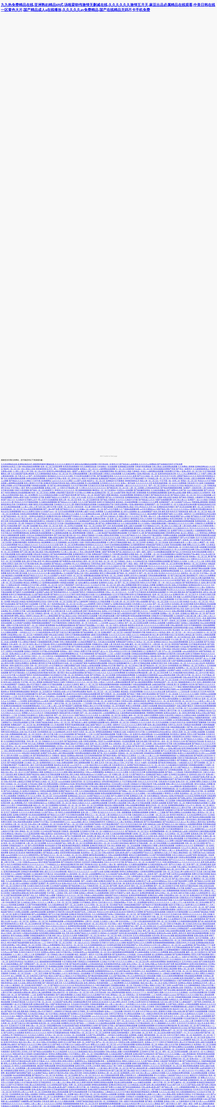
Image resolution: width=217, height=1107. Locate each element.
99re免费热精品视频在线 (65, 625)
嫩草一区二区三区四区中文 (203, 507)
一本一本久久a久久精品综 (171, 583)
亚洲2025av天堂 (128, 677)
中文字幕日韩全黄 (35, 557)
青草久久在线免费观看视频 (61, 644)
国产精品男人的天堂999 (203, 755)
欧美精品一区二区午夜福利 (114, 706)
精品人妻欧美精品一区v (182, 853)
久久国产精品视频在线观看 (104, 734)
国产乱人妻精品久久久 (163, 777)
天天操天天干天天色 (198, 692)
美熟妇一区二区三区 (189, 481)
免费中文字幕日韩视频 (145, 677)
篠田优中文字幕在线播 (138, 843)
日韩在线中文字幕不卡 (55, 521)
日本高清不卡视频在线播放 (92, 862)
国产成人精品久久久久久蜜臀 (59, 519)
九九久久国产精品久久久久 (130, 535)
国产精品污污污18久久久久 (95, 673)
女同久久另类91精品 (163, 649)
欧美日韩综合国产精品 (73, 767)
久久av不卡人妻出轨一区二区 (197, 805)
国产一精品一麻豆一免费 (133, 564)
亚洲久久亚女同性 (166, 715)
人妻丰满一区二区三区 (161, 644)
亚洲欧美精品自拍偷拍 (122, 604)
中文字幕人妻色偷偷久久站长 (110, 606)
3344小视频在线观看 (195, 490)
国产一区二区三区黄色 (67, 587)
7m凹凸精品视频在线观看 (36, 611)
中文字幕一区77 (45, 604)
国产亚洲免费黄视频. (188, 810)
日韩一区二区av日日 (37, 471)
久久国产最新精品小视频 (33, 772)
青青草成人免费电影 (207, 533)
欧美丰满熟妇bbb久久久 (158, 618)
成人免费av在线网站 (115, 789)
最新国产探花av (39, 718)
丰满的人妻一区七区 (120, 774)
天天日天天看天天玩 (48, 729)
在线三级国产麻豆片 (185, 706)
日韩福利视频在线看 (24, 805)
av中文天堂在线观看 (187, 680)
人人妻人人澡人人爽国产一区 (197, 542)
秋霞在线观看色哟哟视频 (140, 616)
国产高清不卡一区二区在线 (167, 694)
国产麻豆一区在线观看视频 (95, 590)
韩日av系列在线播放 (170, 699)
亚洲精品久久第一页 (138, 796)
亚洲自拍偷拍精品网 (12, 872)
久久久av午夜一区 (100, 869)
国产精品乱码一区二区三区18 (155, 665)
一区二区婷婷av (204, 786)
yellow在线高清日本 (190, 651)
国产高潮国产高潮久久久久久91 (128, 748)
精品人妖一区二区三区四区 (44, 639)
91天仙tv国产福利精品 (189, 647)
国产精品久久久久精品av (194, 739)
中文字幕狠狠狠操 (87, 654)
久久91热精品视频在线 (88, 791)
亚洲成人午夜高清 (31, 651)
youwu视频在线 (175, 786)
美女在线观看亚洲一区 (149, 819)
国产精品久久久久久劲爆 (166, 867)
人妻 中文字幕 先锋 (50, 734)
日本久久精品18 (178, 855)
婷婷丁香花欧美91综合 (92, 611)
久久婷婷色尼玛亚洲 (189, 597)
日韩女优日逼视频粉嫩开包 (118, 663)
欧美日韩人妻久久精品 (122, 746)
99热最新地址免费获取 (153, 753)
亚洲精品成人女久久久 (77, 796)
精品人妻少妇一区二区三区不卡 (46, 869)
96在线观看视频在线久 (31, 706)
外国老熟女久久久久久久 (119, 729)
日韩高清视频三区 (27, 599)
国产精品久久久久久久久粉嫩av (72, 509)
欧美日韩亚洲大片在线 (85, 594)
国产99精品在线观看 (15, 763)
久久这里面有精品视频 (114, 737)
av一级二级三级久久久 (73, 838)
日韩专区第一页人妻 (82, 507)
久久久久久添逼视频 (119, 708)
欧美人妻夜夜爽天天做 (206, 682)
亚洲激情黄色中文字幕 (82, 554)
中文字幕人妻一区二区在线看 (187, 703)
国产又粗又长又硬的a (69, 760)
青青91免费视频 (37, 810)
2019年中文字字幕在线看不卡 (134, 478)
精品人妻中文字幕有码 (82, 597)
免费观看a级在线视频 (91, 575)
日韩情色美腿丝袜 (115, 647)
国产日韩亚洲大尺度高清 (108, 680)
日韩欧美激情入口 (138, 651)
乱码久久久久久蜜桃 (81, 829)
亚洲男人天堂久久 (37, 658)
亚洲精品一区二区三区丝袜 (157, 542)
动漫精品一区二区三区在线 (52, 824)
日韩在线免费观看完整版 (55, 744)
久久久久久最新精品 (70, 528)
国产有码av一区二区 (85, 495)
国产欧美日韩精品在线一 (112, 578)
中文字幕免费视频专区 (174, 829)
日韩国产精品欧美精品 (44, 722)
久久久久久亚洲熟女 (97, 720)
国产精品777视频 (133, 694)
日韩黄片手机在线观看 (133, 559)
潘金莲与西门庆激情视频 (136, 493)
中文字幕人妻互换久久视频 (151, 497)
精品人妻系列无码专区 (185, 658)
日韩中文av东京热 (59, 547)
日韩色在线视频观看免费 (109, 867)
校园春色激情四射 (202, 718)
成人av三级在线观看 (53, 848)
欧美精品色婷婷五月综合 (36, 602)
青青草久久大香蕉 (37, 748)
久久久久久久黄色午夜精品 (29, 812)
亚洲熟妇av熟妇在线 (75, 755)
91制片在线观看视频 (12, 680)
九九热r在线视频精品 (148, 817)
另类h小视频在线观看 (68, 642)
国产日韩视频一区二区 (203, 763)
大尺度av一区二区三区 (65, 746)
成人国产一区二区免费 (142, 744)
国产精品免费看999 (150, 883)
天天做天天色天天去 (177, 722)
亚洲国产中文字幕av (41, 822)
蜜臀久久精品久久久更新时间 (199, 493)
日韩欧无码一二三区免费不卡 (92, 637)
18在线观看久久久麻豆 (40, 737)
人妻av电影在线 (163, 516)
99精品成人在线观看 (137, 540)
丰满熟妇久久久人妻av (196, 587)
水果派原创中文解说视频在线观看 (201, 831)
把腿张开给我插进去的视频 (85, 504)
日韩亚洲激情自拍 (195, 649)
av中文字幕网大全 (55, 665)
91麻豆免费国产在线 (72, 665)
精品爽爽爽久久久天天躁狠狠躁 (54, 542)
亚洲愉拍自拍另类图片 (166, 507)
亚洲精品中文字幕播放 (115, 481)
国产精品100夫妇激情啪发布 (55, 727)
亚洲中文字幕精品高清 (106, 502)
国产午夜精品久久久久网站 (15, 727)
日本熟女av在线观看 (125, 490)
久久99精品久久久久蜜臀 (148, 502)
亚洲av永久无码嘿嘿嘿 (202, 606)
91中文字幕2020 (105, 876)
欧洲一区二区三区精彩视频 (121, 777)
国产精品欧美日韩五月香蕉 (99, 777)
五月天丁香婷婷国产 (66, 585)
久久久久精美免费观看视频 (195, 566)
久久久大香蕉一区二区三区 (41, 796)
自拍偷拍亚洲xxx (96, 620)
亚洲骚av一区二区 (167, 613)
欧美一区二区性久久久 (72, 478)
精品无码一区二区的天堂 (50, 793)
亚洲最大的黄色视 (20, 815)
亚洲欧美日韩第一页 (101, 519)
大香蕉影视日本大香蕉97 (181, 737)
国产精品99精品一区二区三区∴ (16, 516)
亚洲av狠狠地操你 (136, 504)
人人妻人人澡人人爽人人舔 (40, 677)
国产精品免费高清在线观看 (40, 547)
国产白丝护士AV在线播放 (72, 628)
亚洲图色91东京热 (163, 585)
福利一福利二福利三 (144, 552)
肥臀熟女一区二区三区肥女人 (194, 665)
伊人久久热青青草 (22, 703)
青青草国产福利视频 (179, 644)
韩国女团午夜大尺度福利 (69, 713)
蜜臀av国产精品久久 (12, 540)
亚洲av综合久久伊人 (19, 530)
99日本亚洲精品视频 (64, 549)
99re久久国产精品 (75, 530)
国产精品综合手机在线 (50, 680)
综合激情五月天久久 (196, 867)
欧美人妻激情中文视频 (85, 557)
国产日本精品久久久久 (138, 637)
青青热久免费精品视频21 (85, 618)
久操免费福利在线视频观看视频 (133, 713)
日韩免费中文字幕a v (172, 471)
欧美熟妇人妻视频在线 (134, 822)
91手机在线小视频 (35, 784)
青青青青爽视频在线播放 (20, 692)
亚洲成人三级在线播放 (190, 623)
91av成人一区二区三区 (144, 469)
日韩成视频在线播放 (72, 523)
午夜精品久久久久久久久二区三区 (79, 682)
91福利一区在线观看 (149, 763)
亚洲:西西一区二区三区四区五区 (178, 637)
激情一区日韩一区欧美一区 (172, 739)
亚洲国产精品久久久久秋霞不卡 (58, 497)
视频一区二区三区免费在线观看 (42, 549)
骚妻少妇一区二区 (198, 613)
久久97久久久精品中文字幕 (127, 500)
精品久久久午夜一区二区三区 (116, 637)
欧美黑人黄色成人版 (186, 635)
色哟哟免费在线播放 (160, 860)
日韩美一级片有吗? (151, 689)
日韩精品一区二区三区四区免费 (130, 753)
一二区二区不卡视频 (181, 777)
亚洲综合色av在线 (76, 758)
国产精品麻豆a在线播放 (74, 538)
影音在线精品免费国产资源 (164, 469)
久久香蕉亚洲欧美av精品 (123, 507)
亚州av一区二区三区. (62, 722)
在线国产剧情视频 (56, 701)
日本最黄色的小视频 (24, 504)
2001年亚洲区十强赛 (75, 542)
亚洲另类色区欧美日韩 (167, 474)
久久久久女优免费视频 (116, 673)
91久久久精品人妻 (165, 767)
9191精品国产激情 (80, 663)
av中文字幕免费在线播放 (76, 692)
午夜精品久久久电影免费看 (99, 602)
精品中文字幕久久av (132, 789)
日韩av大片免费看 (202, 549)
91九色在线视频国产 (9, 684)
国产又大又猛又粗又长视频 (63, 710)
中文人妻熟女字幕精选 (85, 535)
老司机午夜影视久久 (131, 599)
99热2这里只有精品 (170, 497)
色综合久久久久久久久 (20, 739)
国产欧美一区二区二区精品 (112, 575)
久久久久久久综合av (181, 509)
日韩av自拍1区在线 (140, 808)
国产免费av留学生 (185, 798)
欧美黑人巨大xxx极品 (49, 689)
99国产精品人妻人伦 (164, 509)
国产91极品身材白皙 (152, 564)
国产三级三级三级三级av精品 (31, 552)
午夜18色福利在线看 (106, 616)
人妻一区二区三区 (192, 869)
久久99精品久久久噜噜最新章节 (155, 568)
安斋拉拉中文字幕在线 (122, 609)
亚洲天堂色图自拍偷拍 (199, 599)
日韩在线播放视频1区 (28, 708)
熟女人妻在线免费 (87, 552)
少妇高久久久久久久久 (52, 628)
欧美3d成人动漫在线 (12, 682)
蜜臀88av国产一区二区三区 (27, 817)
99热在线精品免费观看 (31, 467)
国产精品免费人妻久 (177, 618)
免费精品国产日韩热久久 (71, 516)
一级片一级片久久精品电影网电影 (140, 703)
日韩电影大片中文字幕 (30, 585)
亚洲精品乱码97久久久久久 (199, 585)
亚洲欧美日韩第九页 (98, 845)
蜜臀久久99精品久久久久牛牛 (66, 751)
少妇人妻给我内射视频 (36, 637)
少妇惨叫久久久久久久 (18, 767)
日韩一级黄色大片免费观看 (128, 819)
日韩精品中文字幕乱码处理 (35, 523)
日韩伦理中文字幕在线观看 (102, 507)
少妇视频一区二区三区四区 (40, 777)
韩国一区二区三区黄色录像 (172, 564)
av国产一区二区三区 (142, 879)
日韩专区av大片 (71, 521)
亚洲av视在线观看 (176, 838)
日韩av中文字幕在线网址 (152, 535)
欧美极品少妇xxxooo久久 (195, 611)
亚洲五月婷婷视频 (48, 597)
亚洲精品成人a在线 (180, 831)
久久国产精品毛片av (137, 774)
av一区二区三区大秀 (141, 630)
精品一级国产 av (73, 471)
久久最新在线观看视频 (48, 502)
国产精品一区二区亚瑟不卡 (127, 573)
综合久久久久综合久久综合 (34, 888)
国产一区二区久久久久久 (64, 715)
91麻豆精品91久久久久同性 (161, 630)
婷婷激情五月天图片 (142, 495)
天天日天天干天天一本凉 (196, 618)
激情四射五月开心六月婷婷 (141, 519)
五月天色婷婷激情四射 (93, 755)
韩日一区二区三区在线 (87, 639)
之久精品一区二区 (31, 763)
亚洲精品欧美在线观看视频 (40, 533)
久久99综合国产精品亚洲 (50, 831)
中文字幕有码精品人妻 (193, 838)
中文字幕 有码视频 (139, 609)
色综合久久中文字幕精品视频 (26, 502)
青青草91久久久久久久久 (64, 490)
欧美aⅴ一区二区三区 (60, 474)
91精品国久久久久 (186, 763)
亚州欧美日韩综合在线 (35, 829)
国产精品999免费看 (107, 748)
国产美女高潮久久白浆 (152, 699)
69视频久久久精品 (46, 609)
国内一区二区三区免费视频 (93, 805)
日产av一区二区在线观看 (171, 651)
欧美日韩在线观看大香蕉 (202, 552)
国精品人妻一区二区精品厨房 (90, 578)
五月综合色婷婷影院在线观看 (60, 876)
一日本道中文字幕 (135, 568)
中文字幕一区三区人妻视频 (31, 682)
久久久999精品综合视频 (48, 495)
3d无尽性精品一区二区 (107, 819)
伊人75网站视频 (22, 748)
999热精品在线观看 (65, 879)
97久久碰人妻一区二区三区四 (122, 602)
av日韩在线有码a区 (152, 488)
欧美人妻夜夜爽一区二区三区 (117, 722)
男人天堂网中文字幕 (131, 606)
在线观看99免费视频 (186, 535)
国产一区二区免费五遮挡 (201, 864)
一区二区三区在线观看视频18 (163, 554)
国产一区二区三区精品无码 (128, 583)
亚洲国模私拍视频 (121, 639)
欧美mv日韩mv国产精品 (205, 713)
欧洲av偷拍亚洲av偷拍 (132, 798)
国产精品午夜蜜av (110, 755)
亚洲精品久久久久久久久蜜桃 (55, 772)
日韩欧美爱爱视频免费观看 (186, 800)
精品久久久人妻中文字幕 (181, 808)
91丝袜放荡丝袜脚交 (34, 727)
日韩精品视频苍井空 (147, 779)
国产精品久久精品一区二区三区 (183, 495)
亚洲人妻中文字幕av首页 (31, 561)
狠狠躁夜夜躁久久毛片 (187, 682)
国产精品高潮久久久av (77, 886)
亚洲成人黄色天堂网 (139, 810)
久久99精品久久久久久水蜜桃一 (134, 793)
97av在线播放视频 (73, 696)
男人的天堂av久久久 (156, 637)
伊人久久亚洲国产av (52, 575)
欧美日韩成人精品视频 (114, 485)
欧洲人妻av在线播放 (43, 564)
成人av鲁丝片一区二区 (68, 808)
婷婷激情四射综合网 (51, 630)
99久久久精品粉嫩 (204, 495)
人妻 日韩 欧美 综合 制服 (119, 644)
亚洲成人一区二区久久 (89, 469)
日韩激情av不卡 (7, 618)
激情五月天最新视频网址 (139, 855)
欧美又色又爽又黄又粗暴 (17, 573)
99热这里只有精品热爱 (31, 753)
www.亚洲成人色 (113, 689)
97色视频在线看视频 (104, 609)
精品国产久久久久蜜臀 (35, 606)
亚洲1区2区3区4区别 (69, 810)
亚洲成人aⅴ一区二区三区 (108, 751)
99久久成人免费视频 (36, 744)
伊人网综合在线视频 (50, 561)
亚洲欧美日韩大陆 (53, 516)
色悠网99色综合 (34, 542)
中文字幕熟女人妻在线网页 (100, 770)
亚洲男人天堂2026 (27, 535)
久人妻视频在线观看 (198, 767)
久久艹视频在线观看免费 (129, 509)
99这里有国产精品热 (92, 824)
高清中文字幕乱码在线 (189, 886)
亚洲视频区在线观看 (126, 467)
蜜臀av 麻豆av (19, 616)
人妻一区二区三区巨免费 (158, 673)
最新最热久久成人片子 (163, 853)
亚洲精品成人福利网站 (145, 649)
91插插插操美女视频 (203, 530)
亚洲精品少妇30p (205, 710)
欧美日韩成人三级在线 (147, 656)
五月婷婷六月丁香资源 (45, 857)
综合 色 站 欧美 (30, 732)
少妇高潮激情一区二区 (54, 767)
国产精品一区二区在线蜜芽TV (42, 490)
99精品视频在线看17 (159, 523)
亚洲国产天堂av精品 (48, 753)
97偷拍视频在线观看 (108, 528)
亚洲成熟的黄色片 (189, 786)
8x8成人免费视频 (96, 512)
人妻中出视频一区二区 (34, 571)
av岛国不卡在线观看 (65, 597)
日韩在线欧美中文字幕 (195, 590)
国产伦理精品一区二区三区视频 (102, 675)
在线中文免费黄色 (151, 715)
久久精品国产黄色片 (77, 592)
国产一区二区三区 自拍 (148, 573)
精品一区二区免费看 (143, 554)
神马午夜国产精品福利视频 (49, 862)
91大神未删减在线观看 (162, 552)
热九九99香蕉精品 (14, 864)
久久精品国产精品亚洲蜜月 (18, 547)
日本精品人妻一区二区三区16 (159, 478)
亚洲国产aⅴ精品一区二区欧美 (46, 808)
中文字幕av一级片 (18, 488)
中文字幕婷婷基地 (59, 623)
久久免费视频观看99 (96, 699)
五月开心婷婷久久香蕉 (96, 727)
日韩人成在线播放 (91, 573)
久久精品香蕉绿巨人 (48, 578)
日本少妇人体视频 (144, 530)
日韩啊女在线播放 (170, 535)
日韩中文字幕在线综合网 (187, 758)
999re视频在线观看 (20, 800)
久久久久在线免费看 (30, 751)
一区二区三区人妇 (161, 815)
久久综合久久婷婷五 (71, 684)
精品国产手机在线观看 (46, 860)
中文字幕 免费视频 (139, 597)
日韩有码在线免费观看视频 (14, 670)
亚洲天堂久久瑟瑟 (21, 665)
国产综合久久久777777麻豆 (171, 687)
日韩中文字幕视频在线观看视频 (77, 635)
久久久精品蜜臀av (129, 474)
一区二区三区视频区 (112, 692)
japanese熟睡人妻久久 (79, 822)
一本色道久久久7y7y (26, 632)
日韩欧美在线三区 (46, 751)
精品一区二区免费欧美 (29, 495)
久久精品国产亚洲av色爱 (199, 777)
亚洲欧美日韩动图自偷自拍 (201, 509)
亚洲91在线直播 (13, 528)
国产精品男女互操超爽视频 (38, 590)
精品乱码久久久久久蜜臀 (15, 606)
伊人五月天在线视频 (160, 722)
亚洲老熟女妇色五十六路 (11, 467)
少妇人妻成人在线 (28, 469)
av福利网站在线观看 (107, 469)
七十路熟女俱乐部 (12, 585)
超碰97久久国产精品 (134, 850)
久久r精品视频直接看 (12, 507)
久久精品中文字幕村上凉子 (26, 500)
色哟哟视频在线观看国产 (41, 623)
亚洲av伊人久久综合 (206, 597)
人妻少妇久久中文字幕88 (45, 599)
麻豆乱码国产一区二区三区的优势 (50, 770)
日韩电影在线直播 (130, 737)
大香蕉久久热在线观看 (112, 474)
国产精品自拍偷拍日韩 (10, 841)
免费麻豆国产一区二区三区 (21, 725)
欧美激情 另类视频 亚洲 (167, 857)
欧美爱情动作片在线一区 (62, 663)
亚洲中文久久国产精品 (47, 649)
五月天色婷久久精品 (169, 606)
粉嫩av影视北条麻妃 (56, 538)
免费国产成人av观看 (103, 860)
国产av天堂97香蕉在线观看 (112, 760)
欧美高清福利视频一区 (162, 483)
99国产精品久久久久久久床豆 (86, 715)
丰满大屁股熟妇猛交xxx (37, 803)
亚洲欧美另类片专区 (159, 663)
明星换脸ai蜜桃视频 (200, 502)
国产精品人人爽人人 (167, 850)
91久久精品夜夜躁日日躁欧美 (130, 739)
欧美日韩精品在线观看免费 (89, 694)
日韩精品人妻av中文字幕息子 (29, 684)
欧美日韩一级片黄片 (87, 668)
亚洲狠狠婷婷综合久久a (40, 661)
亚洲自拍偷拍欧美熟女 (59, 566)
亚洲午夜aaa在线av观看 (176, 493)
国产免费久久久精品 (155, 597)
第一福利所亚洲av (121, 864)
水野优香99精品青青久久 (111, 782)
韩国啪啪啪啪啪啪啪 (47, 746)
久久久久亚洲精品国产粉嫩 (47, 587)
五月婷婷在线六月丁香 (154, 620)
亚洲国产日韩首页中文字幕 (85, 879)
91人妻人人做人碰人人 (70, 552)
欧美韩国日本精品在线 (132, 786)
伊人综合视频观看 (92, 483)
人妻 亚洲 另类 (106, 514)
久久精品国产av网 (20, 590)
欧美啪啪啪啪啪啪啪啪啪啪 (161, 628)
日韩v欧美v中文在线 (167, 782)
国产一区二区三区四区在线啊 (136, 623)
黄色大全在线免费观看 (35, 488)
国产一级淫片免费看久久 (203, 689)
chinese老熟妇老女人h (138, 718)
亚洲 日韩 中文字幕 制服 (24, 564)
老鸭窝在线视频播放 (104, 732)
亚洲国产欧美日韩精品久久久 (139, 765)
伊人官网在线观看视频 (78, 474)
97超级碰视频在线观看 (90, 748)
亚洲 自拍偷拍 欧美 (176, 542)
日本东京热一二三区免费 (98, 623)
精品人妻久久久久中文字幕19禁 (44, 879)
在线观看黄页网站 (107, 471)
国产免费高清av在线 (67, 561)
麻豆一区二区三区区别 (32, 734)
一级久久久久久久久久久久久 (136, 485)
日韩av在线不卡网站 (163, 746)
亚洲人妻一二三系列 (89, 812)
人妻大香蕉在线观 (95, 474)
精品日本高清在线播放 (177, 587)
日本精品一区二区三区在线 (16, 784)
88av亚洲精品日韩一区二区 (102, 493)
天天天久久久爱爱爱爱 (96, 497)
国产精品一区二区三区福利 (148, 687)
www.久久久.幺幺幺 (56, 800)
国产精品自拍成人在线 (73, 741)
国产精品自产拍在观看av (86, 625)
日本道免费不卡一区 (168, 504)
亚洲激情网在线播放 (176, 805)
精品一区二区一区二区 (108, 561)
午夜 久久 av (23, 476)
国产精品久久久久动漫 (84, 708)
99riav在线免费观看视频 (32, 509)
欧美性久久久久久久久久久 (33, 864)
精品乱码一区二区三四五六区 (174, 578)
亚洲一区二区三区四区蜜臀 (51, 467)
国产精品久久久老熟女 (127, 755)
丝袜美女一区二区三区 (190, 573)
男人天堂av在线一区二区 (30, 680)
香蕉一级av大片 (149, 516)
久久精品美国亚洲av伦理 (45, 632)
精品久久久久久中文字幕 (104, 587)
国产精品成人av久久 (146, 500)
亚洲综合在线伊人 (171, 713)
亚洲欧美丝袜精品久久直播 (107, 618)
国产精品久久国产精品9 (79, 834)
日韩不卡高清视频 (21, 490)
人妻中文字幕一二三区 (13, 862)
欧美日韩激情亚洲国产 (113, 786)
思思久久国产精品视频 (196, 734)
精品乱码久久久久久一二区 (195, 485)
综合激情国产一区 (185, 606)
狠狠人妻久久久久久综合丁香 (131, 516)
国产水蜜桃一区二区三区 (49, 779)
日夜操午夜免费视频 (143, 467)
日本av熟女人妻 (79, 687)
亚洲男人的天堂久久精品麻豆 (135, 575)
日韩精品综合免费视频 (95, 592)
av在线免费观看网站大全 (69, 654)
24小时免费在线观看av (181, 720)
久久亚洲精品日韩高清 (25, 568)
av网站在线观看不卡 (58, 590)
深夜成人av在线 (32, 668)
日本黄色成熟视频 (81, 689)
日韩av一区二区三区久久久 (116, 592)
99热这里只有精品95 (41, 554)
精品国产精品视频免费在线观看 (114, 533)
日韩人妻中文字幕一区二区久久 (188, 675)
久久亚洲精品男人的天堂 (62, 732)
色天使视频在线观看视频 (157, 493)
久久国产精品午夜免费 (67, 495)
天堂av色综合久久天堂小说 (145, 507)
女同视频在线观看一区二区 (179, 770)
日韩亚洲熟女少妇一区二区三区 (19, 635)
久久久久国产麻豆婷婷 (87, 502)
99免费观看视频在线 (21, 533)
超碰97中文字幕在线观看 (52, 684)
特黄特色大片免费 (95, 566)
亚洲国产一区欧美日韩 (192, 488)
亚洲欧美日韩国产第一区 (108, 881)
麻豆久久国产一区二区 (90, 471)
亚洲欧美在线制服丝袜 (13, 706)
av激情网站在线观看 (15, 483)
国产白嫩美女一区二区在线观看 (105, 808)
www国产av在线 (79, 481)
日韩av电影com (37, 836)
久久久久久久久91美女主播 (44, 618)
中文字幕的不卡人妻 (136, 533)
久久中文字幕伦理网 (79, 485)
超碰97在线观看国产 (103, 557)
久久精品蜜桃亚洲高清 (128, 680)
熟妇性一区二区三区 (12, 469)
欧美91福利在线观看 (24, 554)
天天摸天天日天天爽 (137, 772)
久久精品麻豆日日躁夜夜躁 (16, 557)
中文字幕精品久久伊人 (152, 526)
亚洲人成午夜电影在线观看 (14, 538)
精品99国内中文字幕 (46, 708)
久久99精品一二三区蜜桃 (17, 701)
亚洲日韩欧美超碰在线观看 (172, 827)
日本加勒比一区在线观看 (107, 467)
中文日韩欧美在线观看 (75, 815)
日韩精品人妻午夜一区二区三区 (48, 613)
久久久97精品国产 (111, 530)
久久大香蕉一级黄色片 (182, 514)
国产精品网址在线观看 (33, 850)
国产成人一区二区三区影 (159, 602)
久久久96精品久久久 (182, 559)
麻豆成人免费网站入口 (32, 583)
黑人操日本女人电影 (123, 471)
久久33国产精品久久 (181, 767)
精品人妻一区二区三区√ (149, 481)
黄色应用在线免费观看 (84, 784)
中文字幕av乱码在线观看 (49, 651)
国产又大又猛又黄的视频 (107, 838)
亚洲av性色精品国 (176, 796)
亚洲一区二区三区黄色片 (120, 519)
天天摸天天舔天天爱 (190, 547)
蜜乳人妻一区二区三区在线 (167, 680)
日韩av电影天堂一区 (101, 703)
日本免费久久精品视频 (117, 803)
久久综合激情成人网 (89, 523)
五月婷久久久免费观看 (201, 661)
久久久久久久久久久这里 (110, 538)
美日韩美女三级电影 (178, 734)
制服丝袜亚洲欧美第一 (27, 770)
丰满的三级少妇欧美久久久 (12, 888)
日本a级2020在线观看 (106, 642)
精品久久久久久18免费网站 (107, 649)
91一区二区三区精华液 (125, 469)
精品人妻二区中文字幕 (106, 836)
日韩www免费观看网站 (94, 772)
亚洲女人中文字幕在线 (111, 611)
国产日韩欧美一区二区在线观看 (113, 694)
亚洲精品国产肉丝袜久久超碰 (110, 478)
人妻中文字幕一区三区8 (65, 618)
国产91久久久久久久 (177, 860)
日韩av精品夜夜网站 (52, 552)
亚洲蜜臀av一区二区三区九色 (187, 668)
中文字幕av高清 (124, 597)
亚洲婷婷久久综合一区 (108, 583)
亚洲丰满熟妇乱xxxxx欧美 (38, 701)
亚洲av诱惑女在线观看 (80, 559)
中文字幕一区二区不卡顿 (137, 590)
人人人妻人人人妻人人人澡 (148, 755)
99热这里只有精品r (18, 602)
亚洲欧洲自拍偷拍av (122, 810)
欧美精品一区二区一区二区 (70, 805)
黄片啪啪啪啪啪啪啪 (83, 490)
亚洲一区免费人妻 (89, 836)
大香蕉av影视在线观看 (157, 590)
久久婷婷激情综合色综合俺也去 (158, 732)
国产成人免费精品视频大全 (109, 523)
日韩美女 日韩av (81, 710)
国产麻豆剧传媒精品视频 (155, 533)
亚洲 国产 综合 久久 (205, 857)
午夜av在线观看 (141, 602)
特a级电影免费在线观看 (97, 663)
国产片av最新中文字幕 (120, 796)
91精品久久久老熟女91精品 (185, 715)
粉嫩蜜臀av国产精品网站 (26, 786)
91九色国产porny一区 (48, 512)
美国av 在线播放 (28, 699)
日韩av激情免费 (176, 625)
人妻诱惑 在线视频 (99, 789)
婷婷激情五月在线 (82, 675)
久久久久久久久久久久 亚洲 (125, 476)
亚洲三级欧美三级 (144, 587)
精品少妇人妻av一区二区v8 (11, 772)
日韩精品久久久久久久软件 (140, 722)
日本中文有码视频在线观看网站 (117, 545)
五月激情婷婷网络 (18, 620)
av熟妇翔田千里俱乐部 (65, 493)
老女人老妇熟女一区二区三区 (121, 744)
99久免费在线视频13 (51, 784)
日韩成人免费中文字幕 (70, 613)
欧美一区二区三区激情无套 (88, 500)
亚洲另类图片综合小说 (114, 599)
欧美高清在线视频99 (71, 467)
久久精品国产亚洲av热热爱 (37, 620)
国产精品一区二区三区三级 (134, 620)
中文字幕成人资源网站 (28, 649)
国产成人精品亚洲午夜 (147, 680)
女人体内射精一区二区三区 (110, 715)
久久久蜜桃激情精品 (43, 474)
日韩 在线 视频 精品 (177, 592)
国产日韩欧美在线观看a (80, 647)
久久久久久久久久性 (144, 483)
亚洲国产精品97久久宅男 (68, 791)
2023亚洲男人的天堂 (98, 677)
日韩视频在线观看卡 (81, 729)
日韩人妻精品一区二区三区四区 (27, 831)
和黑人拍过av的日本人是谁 (68, 819)
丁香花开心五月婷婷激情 (30, 689)
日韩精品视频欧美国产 (30, 578)
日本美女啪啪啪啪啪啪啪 (201, 630)
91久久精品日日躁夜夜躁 (199, 708)
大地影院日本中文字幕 (136, 732)
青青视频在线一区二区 (152, 848)
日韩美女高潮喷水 (21, 663)
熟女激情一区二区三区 (182, 630)
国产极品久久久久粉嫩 (113, 620)
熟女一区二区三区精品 (93, 526)
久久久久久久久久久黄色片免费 (156, 625)
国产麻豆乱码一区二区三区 (117, 488)
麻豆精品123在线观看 (142, 528)
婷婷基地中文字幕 (100, 540)
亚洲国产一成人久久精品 (198, 500)
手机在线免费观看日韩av (13, 630)
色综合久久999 (179, 741)
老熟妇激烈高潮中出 (37, 521)
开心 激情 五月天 (97, 763)
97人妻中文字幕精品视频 (117, 542)
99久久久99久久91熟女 (149, 857)
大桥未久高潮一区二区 (181, 732)
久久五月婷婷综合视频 (78, 566)
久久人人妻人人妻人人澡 (51, 706)
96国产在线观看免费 (163, 500)
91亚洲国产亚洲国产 (129, 658)
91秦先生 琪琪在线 (160, 587)
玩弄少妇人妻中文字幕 (47, 507)
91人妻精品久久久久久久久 (97, 687)
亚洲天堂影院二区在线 (61, 677)
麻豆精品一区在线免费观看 (122, 495)
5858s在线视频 (59, 874)
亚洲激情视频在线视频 (76, 658)
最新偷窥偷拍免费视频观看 (183, 521)
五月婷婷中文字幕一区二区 (91, 831)
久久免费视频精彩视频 (88, 751)
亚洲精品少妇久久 (161, 642)
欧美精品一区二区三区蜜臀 (129, 817)
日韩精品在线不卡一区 (18, 845)
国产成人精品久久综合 (68, 616)
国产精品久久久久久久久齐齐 (203, 744)
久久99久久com (57, 699)
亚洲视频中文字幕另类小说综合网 (170, 654)
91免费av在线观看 (197, 732)
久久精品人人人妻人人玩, (56, 658)
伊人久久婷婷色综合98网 (184, 549)
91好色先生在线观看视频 (181, 874)
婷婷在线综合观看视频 (127, 838)
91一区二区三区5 (158, 765)
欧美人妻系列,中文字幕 (33, 483)
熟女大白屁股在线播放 (123, 549)
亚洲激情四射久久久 (47, 763)
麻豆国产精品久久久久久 (33, 575)
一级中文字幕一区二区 (62, 703)
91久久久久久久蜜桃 (105, 810)
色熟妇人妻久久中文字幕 (93, 706)
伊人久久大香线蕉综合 (81, 564)
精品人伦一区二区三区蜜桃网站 (46, 805)
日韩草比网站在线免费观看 (95, 542)
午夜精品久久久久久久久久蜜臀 (125, 661)
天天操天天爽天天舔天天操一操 (112, 883)
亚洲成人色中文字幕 (102, 708)
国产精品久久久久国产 (56, 815)
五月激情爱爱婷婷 (137, 545)
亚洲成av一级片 (66, 651)
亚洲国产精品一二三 (67, 869)
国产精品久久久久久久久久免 (150, 578)
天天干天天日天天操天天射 (131, 824)
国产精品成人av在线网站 (61, 564)
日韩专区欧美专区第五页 (108, 791)
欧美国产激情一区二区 (184, 580)
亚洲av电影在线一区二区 (147, 474)
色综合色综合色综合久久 (164, 703)
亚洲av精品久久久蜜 (17, 654)
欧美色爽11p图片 (82, 512)
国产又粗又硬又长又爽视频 (126, 587)
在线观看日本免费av (51, 850)
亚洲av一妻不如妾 (128, 483)
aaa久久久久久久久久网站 (62, 481)
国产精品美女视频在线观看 (200, 817)
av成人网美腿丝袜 (130, 578)
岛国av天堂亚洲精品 (43, 559)
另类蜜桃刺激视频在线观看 (66, 639)
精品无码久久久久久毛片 (163, 559)
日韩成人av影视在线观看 (47, 540)
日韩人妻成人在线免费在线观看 (164, 467)
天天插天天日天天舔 (96, 485)
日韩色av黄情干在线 (21, 497)
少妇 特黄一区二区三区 (30, 528)
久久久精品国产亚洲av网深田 (22, 474)
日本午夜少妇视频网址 (42, 481)
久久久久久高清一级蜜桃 (116, 590)
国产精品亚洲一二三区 (104, 654)
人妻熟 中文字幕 (11, 625)
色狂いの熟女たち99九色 (103, 682)
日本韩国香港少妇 (174, 665)
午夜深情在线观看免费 (85, 580)
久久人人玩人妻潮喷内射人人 (188, 474)
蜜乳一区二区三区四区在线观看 (153, 869)
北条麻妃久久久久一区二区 (24, 647)
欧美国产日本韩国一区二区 (50, 668)
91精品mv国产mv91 (109, 739)
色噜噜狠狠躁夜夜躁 (167, 755)
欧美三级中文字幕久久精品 (127, 656)
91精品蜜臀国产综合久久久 (143, 853)
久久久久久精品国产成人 (57, 843)
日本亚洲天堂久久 (119, 765)
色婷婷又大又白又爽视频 (151, 789)
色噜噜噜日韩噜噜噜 (154, 713)
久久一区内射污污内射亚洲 (190, 571)
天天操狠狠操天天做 (108, 613)
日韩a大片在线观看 (30, 881)
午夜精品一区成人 (139, 471)
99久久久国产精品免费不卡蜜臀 (181, 881)
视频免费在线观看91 (34, 853)
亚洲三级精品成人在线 (152, 824)
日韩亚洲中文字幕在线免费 (153, 829)
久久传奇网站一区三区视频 (164, 800)
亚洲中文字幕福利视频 (22, 879)
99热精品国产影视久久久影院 (157, 545)
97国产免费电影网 (122, 616)
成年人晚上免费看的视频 (127, 585)
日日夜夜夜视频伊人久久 (60, 822)
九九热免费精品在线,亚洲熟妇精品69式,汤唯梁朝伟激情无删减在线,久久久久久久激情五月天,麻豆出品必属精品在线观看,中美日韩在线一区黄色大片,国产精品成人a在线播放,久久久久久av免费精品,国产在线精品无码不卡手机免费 (91, 464)
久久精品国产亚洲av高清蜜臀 (198, 620)
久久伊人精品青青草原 (65, 860)
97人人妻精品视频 (50, 616)
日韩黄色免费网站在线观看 (159, 561)
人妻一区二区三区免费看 (36, 843)
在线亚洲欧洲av (56, 573)
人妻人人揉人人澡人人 (206, 616)
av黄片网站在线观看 (65, 753)
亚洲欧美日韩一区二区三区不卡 (185, 594)
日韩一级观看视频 (124, 812)
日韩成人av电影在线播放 (19, 658)
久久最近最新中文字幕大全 (116, 628)
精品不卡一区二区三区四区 (25, 860)
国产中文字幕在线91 (17, 673)
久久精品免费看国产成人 (87, 642)
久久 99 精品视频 (176, 673)
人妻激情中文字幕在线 (204, 497)
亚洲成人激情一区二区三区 (132, 715)
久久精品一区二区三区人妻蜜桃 (75, 855)
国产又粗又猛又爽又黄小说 (65, 535)
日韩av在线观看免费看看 (135, 805)
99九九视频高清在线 (88, 467)
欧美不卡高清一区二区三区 (72, 575)
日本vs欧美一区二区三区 (19, 644)
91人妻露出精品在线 (185, 755)
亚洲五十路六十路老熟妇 (22, 566)
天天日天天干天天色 (167, 476)
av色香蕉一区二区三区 (48, 585)
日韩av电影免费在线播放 (22, 822)
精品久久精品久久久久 (81, 803)
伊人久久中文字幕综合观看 (205, 746)
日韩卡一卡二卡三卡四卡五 (42, 656)
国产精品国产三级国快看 (72, 706)
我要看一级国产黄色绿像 (105, 552)
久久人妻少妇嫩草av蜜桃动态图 (126, 857)
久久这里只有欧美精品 (125, 836)
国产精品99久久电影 (39, 876)
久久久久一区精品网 (41, 566)
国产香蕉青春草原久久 (53, 571)
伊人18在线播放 (91, 571)
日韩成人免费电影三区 (161, 530)
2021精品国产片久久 (153, 862)
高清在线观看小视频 (178, 545)
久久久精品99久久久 (180, 528)
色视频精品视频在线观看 (69, 469)
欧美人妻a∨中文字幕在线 (39, 644)
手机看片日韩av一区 (124, 734)
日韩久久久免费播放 (207, 575)
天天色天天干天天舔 (55, 523)
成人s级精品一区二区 (94, 509)
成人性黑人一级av (106, 864)
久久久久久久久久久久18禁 (51, 528)
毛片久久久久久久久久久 (199, 528)
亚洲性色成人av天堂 (98, 689)
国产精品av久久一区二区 (134, 862)
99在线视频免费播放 (50, 654)
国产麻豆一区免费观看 (89, 819)
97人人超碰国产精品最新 (21, 874)
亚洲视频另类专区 (66, 789)
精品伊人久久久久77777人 (55, 739)
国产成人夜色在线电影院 (60, 485)
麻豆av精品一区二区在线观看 (19, 687)
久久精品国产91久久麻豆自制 (137, 720)
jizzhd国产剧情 (119, 493)
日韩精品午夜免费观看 (192, 725)
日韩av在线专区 (108, 853)
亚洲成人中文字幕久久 (33, 628)
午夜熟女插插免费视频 (48, 791)
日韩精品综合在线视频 (206, 883)
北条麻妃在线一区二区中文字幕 (85, 876)
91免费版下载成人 (156, 834)
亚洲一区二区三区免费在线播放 (72, 545)
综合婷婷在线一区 (33, 670)
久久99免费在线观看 (85, 718)
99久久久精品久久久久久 (28, 545)
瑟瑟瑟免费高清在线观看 (70, 853)
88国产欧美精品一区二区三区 (53, 670)
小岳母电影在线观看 (127, 649)
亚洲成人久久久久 (202, 639)
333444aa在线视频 (60, 796)
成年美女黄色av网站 (91, 800)
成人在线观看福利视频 (123, 630)
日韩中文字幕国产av (104, 604)
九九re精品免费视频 (112, 512)
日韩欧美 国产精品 (123, 696)
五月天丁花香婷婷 (11, 812)
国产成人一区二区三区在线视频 (145, 549)
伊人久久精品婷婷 (169, 798)
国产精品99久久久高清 (157, 547)
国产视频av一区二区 (127, 791)
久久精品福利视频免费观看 (121, 834)
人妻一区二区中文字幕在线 (106, 817)
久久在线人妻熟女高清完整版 (107, 535)
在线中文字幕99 (113, 701)
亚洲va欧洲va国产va (123, 853)
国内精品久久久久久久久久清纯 (60, 476)
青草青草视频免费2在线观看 (68, 881)
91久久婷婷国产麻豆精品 (97, 888)
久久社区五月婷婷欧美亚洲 (195, 796)
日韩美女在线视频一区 (80, 620)
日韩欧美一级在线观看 (70, 831)
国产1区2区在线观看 (184, 507)
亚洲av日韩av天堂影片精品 (18, 677)
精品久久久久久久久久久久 (40, 710)
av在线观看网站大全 (111, 713)
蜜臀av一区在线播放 (84, 869)
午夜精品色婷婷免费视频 (100, 829)
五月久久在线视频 (196, 642)
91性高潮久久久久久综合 (142, 604)
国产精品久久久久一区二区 (158, 701)
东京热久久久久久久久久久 (169, 573)
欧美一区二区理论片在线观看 (71, 526)
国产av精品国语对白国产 (127, 613)
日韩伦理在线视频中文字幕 (23, 722)
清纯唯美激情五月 (132, 481)
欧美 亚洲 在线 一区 (115, 668)
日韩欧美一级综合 (59, 755)
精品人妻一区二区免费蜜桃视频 (44, 827)
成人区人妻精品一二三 (190, 533)
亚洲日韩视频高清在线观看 (159, 639)
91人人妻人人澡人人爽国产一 (34, 720)
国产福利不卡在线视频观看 (23, 592)
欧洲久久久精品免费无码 (188, 753)
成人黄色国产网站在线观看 (199, 568)
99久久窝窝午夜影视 (99, 647)
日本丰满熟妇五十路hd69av (157, 796)
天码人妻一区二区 (33, 741)
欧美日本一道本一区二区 (162, 741)
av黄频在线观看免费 (122, 682)
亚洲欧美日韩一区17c (9, 597)
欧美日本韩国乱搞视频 (91, 793)
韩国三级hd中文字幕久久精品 (77, 744)
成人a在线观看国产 (145, 512)
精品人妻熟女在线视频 (75, 483)
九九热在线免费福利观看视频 (110, 521)
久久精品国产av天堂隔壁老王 (76, 699)
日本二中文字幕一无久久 (130, 763)
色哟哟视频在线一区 (170, 789)
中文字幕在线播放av (161, 519)
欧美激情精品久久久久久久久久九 (155, 786)
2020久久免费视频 (179, 483)
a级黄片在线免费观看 (99, 635)
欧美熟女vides (101, 668)
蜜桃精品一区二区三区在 (94, 737)
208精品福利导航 (158, 684)
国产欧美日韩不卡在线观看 (27, 604)
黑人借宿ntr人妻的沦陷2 (196, 822)
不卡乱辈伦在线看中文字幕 (85, 476)
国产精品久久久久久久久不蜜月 (63, 594)
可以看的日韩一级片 (26, 765)
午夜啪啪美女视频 (40, 635)
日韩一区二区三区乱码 (120, 580)
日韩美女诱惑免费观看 (29, 514)
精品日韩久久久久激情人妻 (100, 765)
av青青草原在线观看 (166, 845)
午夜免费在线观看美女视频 (123, 554)
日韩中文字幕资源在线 (202, 580)
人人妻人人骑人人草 (29, 507)
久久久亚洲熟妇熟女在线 (90, 514)
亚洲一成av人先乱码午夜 (89, 528)
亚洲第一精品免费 (11, 649)
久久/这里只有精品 (58, 661)
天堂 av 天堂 (63, 540)
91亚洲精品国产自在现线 (88, 521)
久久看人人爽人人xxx (90, 516)
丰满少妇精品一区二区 (148, 658)
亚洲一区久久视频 (37, 739)
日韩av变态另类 (10, 782)
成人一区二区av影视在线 (139, 580)
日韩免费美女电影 (172, 533)
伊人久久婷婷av (144, 523)
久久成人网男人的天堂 (16, 829)
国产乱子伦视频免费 (156, 810)
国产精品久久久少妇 (170, 824)
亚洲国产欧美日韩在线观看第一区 (26, 793)
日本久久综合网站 (129, 687)
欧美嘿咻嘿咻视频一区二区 (160, 831)
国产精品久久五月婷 (202, 881)
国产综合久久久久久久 (138, 639)
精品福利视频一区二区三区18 (151, 538)
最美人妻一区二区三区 (68, 500)
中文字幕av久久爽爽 (82, 493)
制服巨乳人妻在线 (76, 568)
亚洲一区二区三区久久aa (162, 594)
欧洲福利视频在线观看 (167, 758)
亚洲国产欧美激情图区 (87, 810)
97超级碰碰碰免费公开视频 (48, 642)
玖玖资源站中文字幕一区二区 (62, 675)
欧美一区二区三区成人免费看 (43, 493)
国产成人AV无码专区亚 (114, 497)
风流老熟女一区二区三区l (147, 758)
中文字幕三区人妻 (150, 760)
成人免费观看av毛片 (19, 803)
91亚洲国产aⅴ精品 (42, 592)
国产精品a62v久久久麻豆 (67, 502)
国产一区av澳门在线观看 (28, 526)
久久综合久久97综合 (175, 485)
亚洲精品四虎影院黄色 (44, 535)
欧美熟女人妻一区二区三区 (105, 779)
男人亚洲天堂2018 (70, 694)
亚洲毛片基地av (115, 687)
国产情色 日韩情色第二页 (118, 540)
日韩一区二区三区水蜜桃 (85, 649)
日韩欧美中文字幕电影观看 (136, 566)
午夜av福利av (182, 867)
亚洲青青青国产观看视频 (196, 722)
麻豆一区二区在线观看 (114, 559)
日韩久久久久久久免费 (130, 538)
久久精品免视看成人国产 (161, 490)
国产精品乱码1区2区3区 (160, 495)
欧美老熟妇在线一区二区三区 (64, 604)
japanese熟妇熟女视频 (166, 675)
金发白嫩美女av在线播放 (88, 583)
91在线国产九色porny (182, 502)
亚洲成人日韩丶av (52, 488)
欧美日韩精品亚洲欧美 (191, 748)
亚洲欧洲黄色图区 (20, 542)
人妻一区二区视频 (136, 488)
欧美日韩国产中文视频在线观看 (100, 549)
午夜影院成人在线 (64, 829)
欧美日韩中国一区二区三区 (181, 701)
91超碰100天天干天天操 (192, 872)
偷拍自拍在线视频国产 (167, 706)
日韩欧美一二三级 (93, 533)
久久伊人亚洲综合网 (74, 611)
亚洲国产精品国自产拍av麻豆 (188, 554)
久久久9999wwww (100, 841)
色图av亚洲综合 (46, 834)
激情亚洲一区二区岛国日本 (41, 692)
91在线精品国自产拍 (105, 504)
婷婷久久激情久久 (80, 549)
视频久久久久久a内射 (74, 737)
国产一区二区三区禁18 (158, 485)
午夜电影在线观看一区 (40, 485)
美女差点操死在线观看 (138, 547)
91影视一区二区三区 (65, 507)
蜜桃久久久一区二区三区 (161, 879)
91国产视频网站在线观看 (181, 661)
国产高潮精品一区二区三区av (188, 760)
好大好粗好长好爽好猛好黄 (136, 673)
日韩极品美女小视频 (100, 644)
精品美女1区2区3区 (135, 625)
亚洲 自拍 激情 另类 (144, 741)
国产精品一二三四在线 (174, 772)
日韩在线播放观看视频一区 (159, 575)
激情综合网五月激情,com (169, 689)
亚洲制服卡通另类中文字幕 (40, 663)
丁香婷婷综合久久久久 (138, 514)
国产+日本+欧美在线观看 (113, 526)
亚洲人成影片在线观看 (133, 526)
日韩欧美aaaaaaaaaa (30, 862)
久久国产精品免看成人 (61, 777)
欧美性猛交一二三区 (9, 696)
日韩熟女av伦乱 (107, 758)
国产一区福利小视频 (89, 881)
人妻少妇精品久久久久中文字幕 (118, 815)
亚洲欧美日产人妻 (153, 651)
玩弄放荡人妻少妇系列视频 (182, 604)
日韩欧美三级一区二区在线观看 (105, 597)
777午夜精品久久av (52, 864)
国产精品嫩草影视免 (105, 476)
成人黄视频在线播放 (94, 658)
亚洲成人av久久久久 (114, 798)
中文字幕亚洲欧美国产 (110, 824)
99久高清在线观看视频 (37, 815)
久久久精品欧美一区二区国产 (39, 530)
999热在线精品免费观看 (35, 478)
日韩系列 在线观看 (158, 803)
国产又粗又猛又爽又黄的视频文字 (184, 575)
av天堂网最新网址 (93, 670)
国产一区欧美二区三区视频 (188, 540)
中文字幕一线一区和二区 (170, 481)
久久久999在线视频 (66, 734)
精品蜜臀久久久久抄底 (144, 836)
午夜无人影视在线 (120, 625)
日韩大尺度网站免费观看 (201, 720)
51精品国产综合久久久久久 (160, 611)
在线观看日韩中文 (204, 715)
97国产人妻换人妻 (208, 474)
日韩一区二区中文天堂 (39, 665)
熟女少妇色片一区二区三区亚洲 (34, 519)
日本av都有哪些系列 (91, 867)
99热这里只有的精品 (67, 580)
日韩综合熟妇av (188, 718)
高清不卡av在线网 (105, 741)
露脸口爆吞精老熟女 (76, 772)
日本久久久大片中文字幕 (147, 782)
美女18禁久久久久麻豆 (70, 514)
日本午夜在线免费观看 (44, 765)
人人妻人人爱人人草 (20, 471)
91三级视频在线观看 (60, 533)
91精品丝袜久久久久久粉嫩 (49, 760)
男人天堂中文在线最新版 (48, 500)
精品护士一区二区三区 (96, 481)
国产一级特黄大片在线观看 (162, 557)
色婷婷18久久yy (152, 632)
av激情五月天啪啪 (24, 782)
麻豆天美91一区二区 (101, 843)
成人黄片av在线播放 (128, 512)
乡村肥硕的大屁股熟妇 (93, 568)
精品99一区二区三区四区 (175, 729)
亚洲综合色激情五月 (37, 516)
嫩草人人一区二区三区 (89, 684)
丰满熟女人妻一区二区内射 (125, 758)
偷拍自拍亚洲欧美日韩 (70, 864)
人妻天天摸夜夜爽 (197, 478)
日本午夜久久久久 (82, 585)
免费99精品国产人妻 (108, 800)
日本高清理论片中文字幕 (61, 647)
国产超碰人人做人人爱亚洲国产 (113, 848)
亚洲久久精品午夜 (46, 715)
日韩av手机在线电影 (26, 580)
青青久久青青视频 (133, 706)
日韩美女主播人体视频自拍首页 (134, 701)
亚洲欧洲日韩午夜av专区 (24, 559)
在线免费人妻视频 (114, 677)
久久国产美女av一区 (49, 812)
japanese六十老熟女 (116, 623)
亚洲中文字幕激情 (192, 654)
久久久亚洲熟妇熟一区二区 (93, 599)
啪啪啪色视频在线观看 (191, 687)
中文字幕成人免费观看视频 (140, 557)
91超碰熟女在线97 (87, 609)
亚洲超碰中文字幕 (172, 810)
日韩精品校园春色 (51, 713)
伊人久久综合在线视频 (112, 658)
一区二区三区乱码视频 (157, 843)
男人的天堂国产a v (59, 530)
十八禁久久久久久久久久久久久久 (92, 488)
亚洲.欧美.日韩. (197, 834)
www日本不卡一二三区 (79, 765)
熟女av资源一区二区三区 (48, 526)
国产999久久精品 (17, 571)
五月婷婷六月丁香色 (68, 779)
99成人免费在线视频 (65, 763)
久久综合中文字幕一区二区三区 (103, 585)
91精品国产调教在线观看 (184, 841)
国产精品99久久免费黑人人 (101, 746)
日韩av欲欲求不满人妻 (191, 677)
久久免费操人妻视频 (186, 467)
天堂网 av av (162, 748)
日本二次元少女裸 (78, 497)
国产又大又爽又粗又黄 (56, 611)
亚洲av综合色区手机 (86, 817)
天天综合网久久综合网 (120, 784)
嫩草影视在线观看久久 (98, 855)
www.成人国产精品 (27, 587)
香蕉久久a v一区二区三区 (95, 815)
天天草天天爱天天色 (26, 696)
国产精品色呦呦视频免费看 (171, 488)
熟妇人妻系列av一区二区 (11, 746)
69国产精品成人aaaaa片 (10, 599)
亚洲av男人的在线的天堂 (157, 770)
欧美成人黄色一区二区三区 (87, 561)
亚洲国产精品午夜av (51, 557)
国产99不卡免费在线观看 (122, 860)
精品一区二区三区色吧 (137, 542)
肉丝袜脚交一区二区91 (59, 758)
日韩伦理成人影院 (98, 564)
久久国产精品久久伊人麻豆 (90, 760)
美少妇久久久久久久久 (107, 812)
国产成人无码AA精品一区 (182, 879)
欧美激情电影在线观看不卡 (158, 592)
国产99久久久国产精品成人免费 (46, 798)
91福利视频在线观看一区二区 (111, 767)
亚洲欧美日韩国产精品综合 (29, 774)
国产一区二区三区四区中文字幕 (13, 886)
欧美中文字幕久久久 (17, 668)
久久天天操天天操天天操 (159, 727)
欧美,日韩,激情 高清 (161, 512)
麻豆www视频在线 (149, 748)
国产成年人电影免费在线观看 (50, 694)
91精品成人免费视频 (22, 876)
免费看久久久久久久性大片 (139, 628)
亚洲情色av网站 (53, 718)
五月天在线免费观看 (66, 512)
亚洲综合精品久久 (166, 549)
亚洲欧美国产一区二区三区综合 (18, 656)
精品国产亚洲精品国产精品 (33, 838)
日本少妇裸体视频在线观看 (14, 478)
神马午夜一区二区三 (70, 668)
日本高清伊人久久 (72, 637)
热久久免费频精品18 (173, 718)
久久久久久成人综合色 (196, 663)
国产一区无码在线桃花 (38, 476)
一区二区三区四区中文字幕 (94, 628)
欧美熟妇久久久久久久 (94, 545)
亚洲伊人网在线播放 (91, 767)
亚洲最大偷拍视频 (182, 791)
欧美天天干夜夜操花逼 (179, 512)
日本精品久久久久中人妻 (64, 504)
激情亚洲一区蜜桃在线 (178, 568)
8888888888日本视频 (72, 748)
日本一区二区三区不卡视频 (99, 547)
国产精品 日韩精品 (186, 497)
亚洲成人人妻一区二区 (10, 708)
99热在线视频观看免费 (142, 684)
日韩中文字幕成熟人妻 (69, 488)
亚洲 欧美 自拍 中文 (197, 774)
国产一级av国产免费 (51, 509)
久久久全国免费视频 (166, 791)
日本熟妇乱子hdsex (154, 540)
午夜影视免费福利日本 (193, 772)
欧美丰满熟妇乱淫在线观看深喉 (18, 493)
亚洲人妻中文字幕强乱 (13, 699)
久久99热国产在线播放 (22, 623)
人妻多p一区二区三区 (50, 867)
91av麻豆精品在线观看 (188, 789)
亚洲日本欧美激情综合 (115, 727)
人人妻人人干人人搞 (196, 561)
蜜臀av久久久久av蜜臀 (196, 545)
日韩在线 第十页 (172, 684)
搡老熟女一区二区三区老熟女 (104, 490)
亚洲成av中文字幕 (108, 665)
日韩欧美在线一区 (174, 547)
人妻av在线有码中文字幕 (162, 744)
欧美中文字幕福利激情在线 (20, 594)
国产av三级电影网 (80, 602)
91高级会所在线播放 (148, 521)
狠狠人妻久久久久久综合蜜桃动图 (168, 677)
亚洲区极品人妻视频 (134, 848)
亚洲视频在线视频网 (50, 583)
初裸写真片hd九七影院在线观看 (67, 609)
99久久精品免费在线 (127, 881)
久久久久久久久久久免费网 (161, 720)
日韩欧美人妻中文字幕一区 (153, 647)
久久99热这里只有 (140, 561)
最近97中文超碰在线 (90, 478)
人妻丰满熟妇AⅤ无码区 (71, 848)
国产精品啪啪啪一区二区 (90, 632)
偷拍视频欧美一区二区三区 (23, 613)
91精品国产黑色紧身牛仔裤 (134, 632)
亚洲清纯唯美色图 (180, 628)
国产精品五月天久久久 (196, 519)
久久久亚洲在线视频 (31, 834)
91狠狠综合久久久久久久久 (113, 831)
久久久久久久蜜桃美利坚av (29, 855)
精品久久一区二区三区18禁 (61, 687)
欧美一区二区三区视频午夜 (14, 843)
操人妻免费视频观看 (77, 533)
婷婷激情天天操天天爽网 (155, 729)
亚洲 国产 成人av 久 (100, 651)
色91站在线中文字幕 (53, 845)
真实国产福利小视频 (102, 495)
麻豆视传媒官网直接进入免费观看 (75, 845)
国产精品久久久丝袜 (179, 561)
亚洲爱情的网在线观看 (170, 571)
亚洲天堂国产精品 (96, 559)
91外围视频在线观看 (156, 718)
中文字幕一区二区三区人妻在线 (195, 876)
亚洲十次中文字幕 (192, 609)
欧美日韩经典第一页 (178, 519)
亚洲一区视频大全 (120, 514)
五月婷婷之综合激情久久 (28, 715)
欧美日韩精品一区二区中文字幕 (196, 673)
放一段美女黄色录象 (187, 713)
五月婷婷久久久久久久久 (110, 483)
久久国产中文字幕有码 (137, 592)
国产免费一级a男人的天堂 (120, 886)
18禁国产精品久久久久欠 (186, 476)
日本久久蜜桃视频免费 (10, 535)
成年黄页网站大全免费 (23, 639)
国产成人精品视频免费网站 (142, 682)
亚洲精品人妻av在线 (75, 590)
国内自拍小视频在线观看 (114, 805)
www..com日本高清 (67, 557)
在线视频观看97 (125, 684)
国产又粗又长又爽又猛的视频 (198, 578)
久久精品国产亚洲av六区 (73, 573)
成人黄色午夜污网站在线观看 (80, 540)
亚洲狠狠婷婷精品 (132, 497)
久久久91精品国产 (176, 566)
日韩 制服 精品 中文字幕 (99, 834)
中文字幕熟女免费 (207, 751)
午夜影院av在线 (59, 692)
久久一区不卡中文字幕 (104, 630)
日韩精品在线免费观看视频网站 (13, 637)
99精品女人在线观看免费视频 (190, 824)
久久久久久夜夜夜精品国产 (71, 630)
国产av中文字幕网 (111, 509)
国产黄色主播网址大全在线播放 (178, 812)
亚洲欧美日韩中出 (66, 689)
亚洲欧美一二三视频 (157, 812)
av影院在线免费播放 (131, 521)
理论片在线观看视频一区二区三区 (17, 827)
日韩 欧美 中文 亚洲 (195, 483)
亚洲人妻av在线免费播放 (157, 725)
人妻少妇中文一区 (43, 699)
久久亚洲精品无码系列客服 (37, 673)
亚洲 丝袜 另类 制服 (172, 597)
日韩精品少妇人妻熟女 (33, 630)
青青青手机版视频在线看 (75, 725)
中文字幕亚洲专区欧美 (44, 568)
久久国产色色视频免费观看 (160, 855)
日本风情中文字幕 (36, 497)
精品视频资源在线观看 (55, 888)
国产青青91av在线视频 (61, 559)
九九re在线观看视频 (125, 528)
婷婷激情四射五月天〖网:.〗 (47, 469)
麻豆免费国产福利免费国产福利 (160, 514)
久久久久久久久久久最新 (189, 694)
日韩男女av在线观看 (208, 694)
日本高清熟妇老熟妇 (75, 661)
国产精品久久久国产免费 (201, 516)
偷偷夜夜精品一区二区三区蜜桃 (25, 779)
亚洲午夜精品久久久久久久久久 (144, 696)
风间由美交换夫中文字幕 (77, 547)
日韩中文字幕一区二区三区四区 (60, 602)
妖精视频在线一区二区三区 (12, 509)
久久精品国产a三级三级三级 (185, 616)
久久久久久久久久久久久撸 (39, 573)
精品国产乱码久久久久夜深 (41, 703)
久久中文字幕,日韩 (205, 758)
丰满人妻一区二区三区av (54, 836)
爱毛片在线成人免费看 (146, 585)
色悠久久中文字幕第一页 (150, 583)
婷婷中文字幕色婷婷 (128, 867)
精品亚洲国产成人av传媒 (180, 516)
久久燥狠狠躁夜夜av (201, 469)
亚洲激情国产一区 (166, 502)
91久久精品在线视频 (129, 523)
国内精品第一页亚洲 (206, 855)
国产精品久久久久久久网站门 (20, 481)
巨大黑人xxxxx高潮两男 (85, 604)
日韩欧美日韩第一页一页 (77, 623)
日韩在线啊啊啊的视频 (202, 798)
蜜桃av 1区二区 (89, 630)
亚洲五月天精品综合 (105, 639)
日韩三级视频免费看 (28, 540)
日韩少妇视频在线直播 (182, 744)
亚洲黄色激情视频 (113, 699)
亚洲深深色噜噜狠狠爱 (106, 696)
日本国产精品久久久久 (41, 687)
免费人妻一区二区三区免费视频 (80, 843)
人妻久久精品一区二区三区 (20, 737)
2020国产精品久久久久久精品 (98, 796)
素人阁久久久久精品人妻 (171, 526)
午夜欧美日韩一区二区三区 (98, 886)
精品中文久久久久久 (22, 661)
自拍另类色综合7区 (61, 834)
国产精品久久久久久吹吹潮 (49, 514)
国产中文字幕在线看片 (106, 879)
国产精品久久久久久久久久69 (162, 580)
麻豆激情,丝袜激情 (167, 668)
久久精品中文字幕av (54, 478)
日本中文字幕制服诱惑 (192, 625)
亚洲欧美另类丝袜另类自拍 (54, 483)
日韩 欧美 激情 (11, 774)
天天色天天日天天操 (85, 779)
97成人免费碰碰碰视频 (13, 734)
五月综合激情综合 (93, 782)
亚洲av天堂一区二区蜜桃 (185, 782)
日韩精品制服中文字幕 (149, 599)
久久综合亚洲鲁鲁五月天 (197, 815)
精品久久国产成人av (99, 850)
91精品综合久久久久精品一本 (76, 770)
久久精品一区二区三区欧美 (104, 827)
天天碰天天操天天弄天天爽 (38, 886)
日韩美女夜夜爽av (121, 504)
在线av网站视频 (178, 611)
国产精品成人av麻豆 (79, 722)
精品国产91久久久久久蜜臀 (182, 746)
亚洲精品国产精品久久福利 (54, 682)
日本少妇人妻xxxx (179, 500)
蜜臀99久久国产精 (178, 490)
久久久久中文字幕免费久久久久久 (134, 611)
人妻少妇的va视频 (189, 526)
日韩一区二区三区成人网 (172, 872)
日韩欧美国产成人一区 (132, 647)
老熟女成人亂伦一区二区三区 (17, 549)
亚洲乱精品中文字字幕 (18, 744)
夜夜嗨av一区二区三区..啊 (199, 557)
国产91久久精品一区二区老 (148, 476)
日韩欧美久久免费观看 (204, 523)
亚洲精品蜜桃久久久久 (85, 857)
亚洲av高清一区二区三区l (192, 471)
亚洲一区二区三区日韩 (99, 744)
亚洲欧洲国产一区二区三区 (112, 632)
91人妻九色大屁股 (88, 696)
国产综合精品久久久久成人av (137, 727)
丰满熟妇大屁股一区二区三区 (59, 803)
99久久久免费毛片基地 (31, 512)
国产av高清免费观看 (36, 845)
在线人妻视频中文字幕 (79, 786)
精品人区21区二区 (21, 777)
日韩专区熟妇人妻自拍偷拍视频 (198, 819)
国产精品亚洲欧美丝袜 (51, 841)
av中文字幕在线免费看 (22, 485)
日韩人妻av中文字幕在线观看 (138, 803)
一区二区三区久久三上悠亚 (132, 699)
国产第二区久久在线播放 (197, 727)
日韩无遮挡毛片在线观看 (87, 616)
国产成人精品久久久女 (23, 618)
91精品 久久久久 (132, 635)
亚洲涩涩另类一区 (78, 782)
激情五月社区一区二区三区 (156, 805)
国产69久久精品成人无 (109, 516)
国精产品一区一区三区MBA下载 (129, 665)
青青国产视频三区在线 (181, 478)
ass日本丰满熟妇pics (148, 509)
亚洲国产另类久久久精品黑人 (182, 530)
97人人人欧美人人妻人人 (202, 701)
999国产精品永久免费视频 (36, 538)
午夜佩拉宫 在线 (119, 732)
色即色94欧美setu (87, 774)
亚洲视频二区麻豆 (150, 850)
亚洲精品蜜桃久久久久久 (67, 578)
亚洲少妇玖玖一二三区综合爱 (177, 692)
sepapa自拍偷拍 (64, 782)
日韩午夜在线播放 (148, 694)
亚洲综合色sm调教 (164, 521)
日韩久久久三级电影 (114, 564)
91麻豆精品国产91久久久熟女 (115, 568)
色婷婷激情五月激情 (149, 710)
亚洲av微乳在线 (174, 748)
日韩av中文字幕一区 (198, 791)
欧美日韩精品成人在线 (14, 732)
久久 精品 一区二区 (104, 625)
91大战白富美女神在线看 (187, 504)
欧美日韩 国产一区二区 (28, 625)
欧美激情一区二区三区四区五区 (72, 798)
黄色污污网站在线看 (107, 573)
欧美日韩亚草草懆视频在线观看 (192, 656)
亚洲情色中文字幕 (132, 869)
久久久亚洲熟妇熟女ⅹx (66, 649)
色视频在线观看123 (71, 606)
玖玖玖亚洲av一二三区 (121, 876)
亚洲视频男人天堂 (90, 680)
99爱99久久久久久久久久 (201, 559)
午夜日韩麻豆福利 (172, 647)
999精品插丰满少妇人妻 (149, 635)
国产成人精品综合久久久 (126, 552)
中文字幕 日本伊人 (92, 538)
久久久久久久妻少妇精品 (179, 602)
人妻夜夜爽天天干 (91, 661)
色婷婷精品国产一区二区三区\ (166, 682)
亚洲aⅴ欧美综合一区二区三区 (187, 850)
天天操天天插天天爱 (207, 594)
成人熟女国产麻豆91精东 (162, 528)
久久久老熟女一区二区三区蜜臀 (177, 834)
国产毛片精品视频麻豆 (119, 547)
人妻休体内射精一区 (9, 476)
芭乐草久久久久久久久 (176, 590)
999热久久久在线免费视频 (93, 530)
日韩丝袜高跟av (105, 661)
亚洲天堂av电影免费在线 (56, 471)
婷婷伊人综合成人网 (34, 616)
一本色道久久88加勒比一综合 (202, 770)
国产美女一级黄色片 (184, 469)
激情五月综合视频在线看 (43, 504)
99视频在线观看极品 (102, 718)
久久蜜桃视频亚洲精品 (25, 789)
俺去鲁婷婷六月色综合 (124, 879)
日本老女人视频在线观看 (205, 635)
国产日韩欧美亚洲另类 (89, 606)
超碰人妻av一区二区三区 (56, 720)
